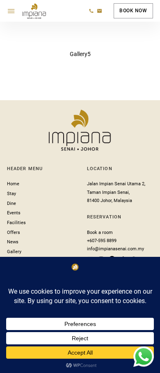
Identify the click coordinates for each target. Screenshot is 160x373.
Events (14, 213)
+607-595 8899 (102, 240)
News (12, 242)
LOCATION (99, 168)
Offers (13, 232)
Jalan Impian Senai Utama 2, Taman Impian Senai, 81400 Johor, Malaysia (116, 192)
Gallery (14, 251)
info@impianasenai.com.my (115, 249)
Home (13, 183)
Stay (11, 193)
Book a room (100, 232)
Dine (11, 203)
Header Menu (25, 168)
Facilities (16, 222)
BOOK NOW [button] (133, 10)
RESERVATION (104, 217)
